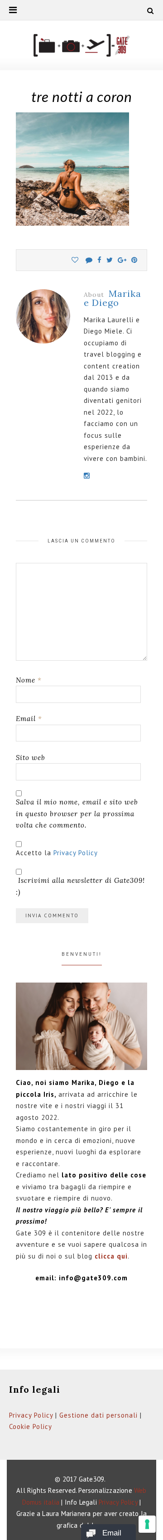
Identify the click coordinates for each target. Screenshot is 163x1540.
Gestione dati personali (98, 1415)
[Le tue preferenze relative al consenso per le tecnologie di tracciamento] (147, 1524)
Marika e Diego (112, 298)
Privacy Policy (75, 852)
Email (29, 718)
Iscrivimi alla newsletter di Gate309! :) (80, 886)
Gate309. (92, 1479)
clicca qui (111, 1256)
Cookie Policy (30, 1426)
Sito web (30, 757)
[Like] (75, 260)
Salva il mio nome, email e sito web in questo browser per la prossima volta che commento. (77, 813)
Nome (29, 680)
